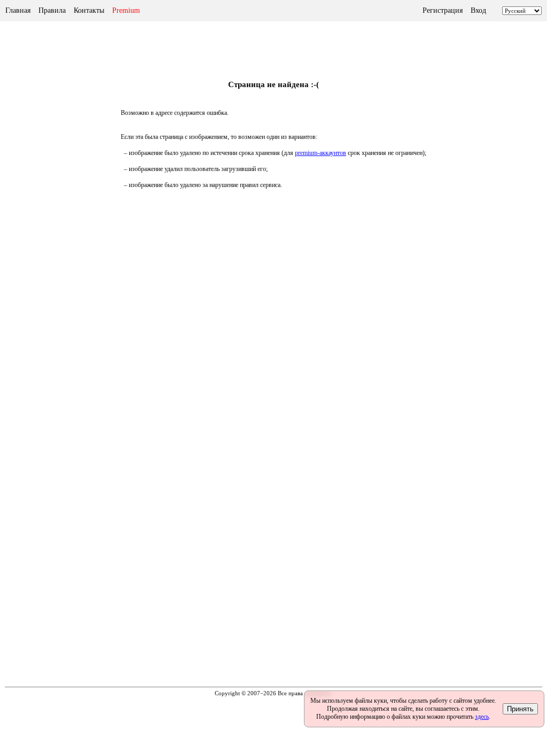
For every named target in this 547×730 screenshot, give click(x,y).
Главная (17, 10)
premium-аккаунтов (320, 153)
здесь (482, 716)
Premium (126, 10)
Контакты (89, 10)
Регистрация (443, 10)
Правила (52, 10)
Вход (478, 10)
